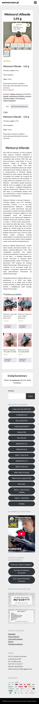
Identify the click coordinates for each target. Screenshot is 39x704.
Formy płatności (13, 637)
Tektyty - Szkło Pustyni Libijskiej (22, 491)
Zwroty (10, 641)
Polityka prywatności (15, 644)
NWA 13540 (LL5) (21, 467)
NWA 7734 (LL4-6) (21, 455)
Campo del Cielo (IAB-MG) (21, 409)
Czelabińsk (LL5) (21, 415)
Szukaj (30, 396)
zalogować (15, 380)
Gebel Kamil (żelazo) (22, 426)
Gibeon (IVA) (21, 432)
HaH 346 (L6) (21, 438)
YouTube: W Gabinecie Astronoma (21, 571)
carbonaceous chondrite (17, 96)
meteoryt (22, 98)
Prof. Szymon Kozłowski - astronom (21, 580)
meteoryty (19, 94)
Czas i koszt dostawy (15, 639)
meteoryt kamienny (9, 100)
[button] (28, 25)
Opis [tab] (7, 106)
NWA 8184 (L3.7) (22, 461)
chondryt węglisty (9, 98)
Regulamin (11, 634)
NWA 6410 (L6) (21, 449)
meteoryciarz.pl (10, 2)
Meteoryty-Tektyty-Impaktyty (21, 564)
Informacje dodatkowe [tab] (19, 106)
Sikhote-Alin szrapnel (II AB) (21, 478)
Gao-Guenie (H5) (21, 421)
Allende (13, 94)
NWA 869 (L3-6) (21, 444)
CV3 (16, 98)
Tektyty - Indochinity (21, 498)
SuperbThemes (32, 701)
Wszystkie (21, 484)
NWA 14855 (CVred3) (21, 472)
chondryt (28, 96)
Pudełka (21, 504)
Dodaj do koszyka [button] (8, 326)
